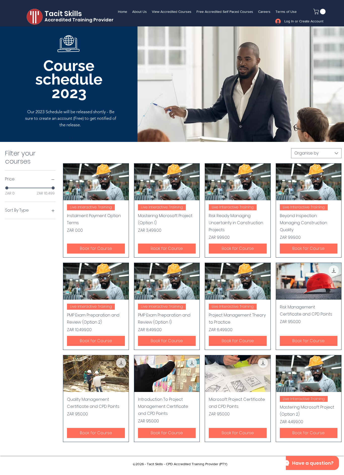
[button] (320, 11)
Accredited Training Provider (79, 20)
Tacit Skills (64, 14)
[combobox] (316, 153)
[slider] (7, 188)
